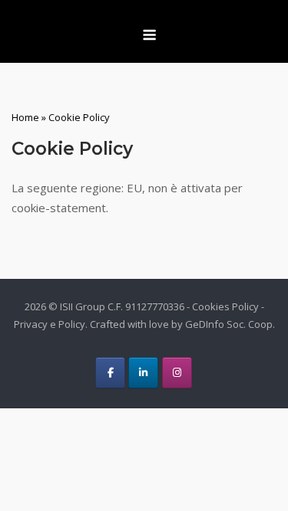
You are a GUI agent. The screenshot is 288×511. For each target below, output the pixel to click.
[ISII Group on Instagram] (177, 372)
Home (25, 117)
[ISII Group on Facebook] (110, 372)
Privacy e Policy (49, 324)
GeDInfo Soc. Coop (229, 324)
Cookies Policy (225, 306)
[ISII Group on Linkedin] (143, 372)
